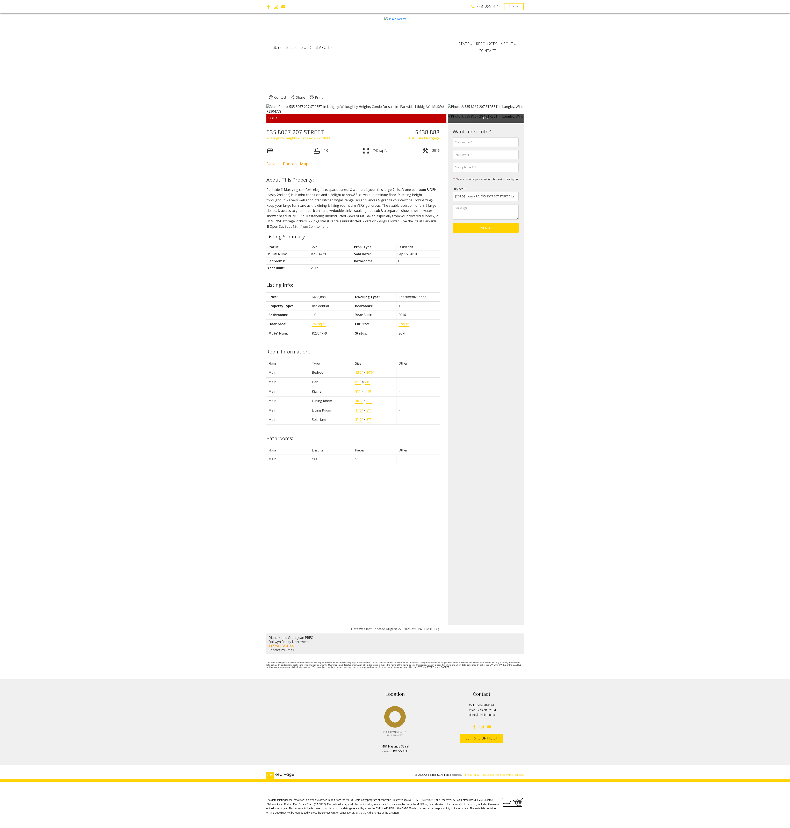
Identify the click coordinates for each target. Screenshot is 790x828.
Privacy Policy (471, 775)
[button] (486, 7)
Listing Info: (279, 284)
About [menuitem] (507, 44)
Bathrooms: (279, 438)
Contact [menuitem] (487, 51)
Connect (514, 6)
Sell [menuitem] (290, 48)
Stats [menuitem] (463, 44)
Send (485, 228)
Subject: (458, 189)
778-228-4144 (489, 7)
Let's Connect (481, 738)
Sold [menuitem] (306, 48)
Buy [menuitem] (276, 48)
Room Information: (288, 351)
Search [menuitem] (322, 48)
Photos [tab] (290, 164)
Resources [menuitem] (486, 44)
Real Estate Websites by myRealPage (502, 775)
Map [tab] (304, 164)
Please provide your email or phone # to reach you (486, 179)
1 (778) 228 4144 (280, 646)
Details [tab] (273, 164)
